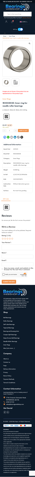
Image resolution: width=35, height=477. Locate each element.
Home (4, 36)
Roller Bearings (7, 321)
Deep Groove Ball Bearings (11, 338)
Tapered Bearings (8, 328)
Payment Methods (8, 379)
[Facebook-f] (4, 412)
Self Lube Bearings (9, 324)
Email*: (4, 260)
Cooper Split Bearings (10, 334)
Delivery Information (9, 369)
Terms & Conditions (9, 382)
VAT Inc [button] (15, 29)
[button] (4, 33)
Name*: (4, 253)
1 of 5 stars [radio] (3, 239)
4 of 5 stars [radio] (10, 239)
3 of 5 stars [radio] (7, 239)
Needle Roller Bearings (10, 341)
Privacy (5, 372)
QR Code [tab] (6, 199)
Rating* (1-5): (6, 235)
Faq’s (4, 365)
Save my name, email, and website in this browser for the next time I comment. (18, 268)
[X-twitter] (7, 412)
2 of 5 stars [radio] (5, 239)
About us (6, 359)
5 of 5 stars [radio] (12, 239)
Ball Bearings (7, 317)
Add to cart (23, 130)
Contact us (6, 362)
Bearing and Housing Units (11, 331)
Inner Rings (12, 36)
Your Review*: (6, 242)
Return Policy (7, 376)
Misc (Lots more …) (9, 348)
